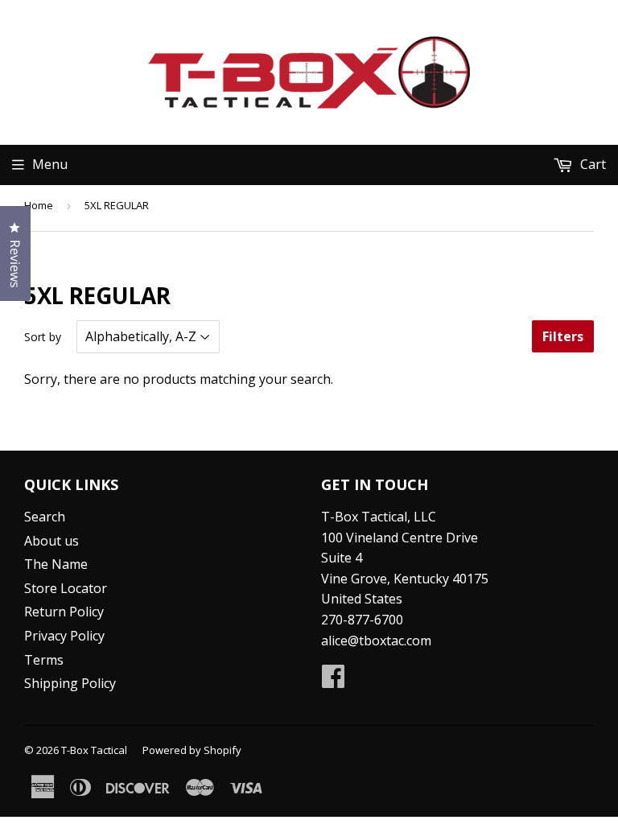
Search (44, 516)
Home (38, 205)
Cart (591, 164)
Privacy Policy (64, 636)
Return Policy (64, 611)
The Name (56, 564)
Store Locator (65, 588)
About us (51, 541)
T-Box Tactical (94, 750)
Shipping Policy (70, 683)
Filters (562, 336)
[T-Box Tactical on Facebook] (333, 681)
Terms (44, 660)
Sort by (42, 336)
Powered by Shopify (191, 750)
